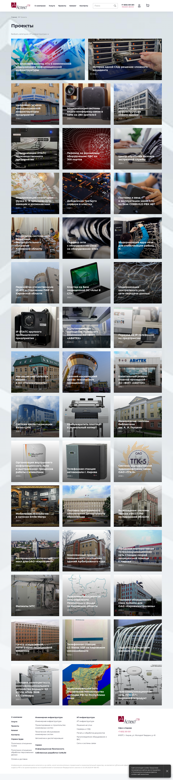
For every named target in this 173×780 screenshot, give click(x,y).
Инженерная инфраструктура (48, 717)
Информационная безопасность (49, 749)
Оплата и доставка (19, 759)
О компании (40, 6)
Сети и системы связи (86, 743)
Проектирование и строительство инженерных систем (50, 726)
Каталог (72, 6)
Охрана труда (17, 739)
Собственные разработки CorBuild (50, 753)
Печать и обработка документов (91, 733)
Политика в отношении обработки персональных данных (22, 752)
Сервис (38, 745)
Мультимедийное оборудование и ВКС (92, 738)
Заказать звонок (128, 7)
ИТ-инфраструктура (86, 717)
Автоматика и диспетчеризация (49, 738)
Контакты (84, 6)
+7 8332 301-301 (127, 5)
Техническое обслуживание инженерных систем (47, 733)
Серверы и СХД (83, 729)
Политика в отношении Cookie (21, 744)
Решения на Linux (84, 725)
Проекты (62, 6)
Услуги (52, 6)
